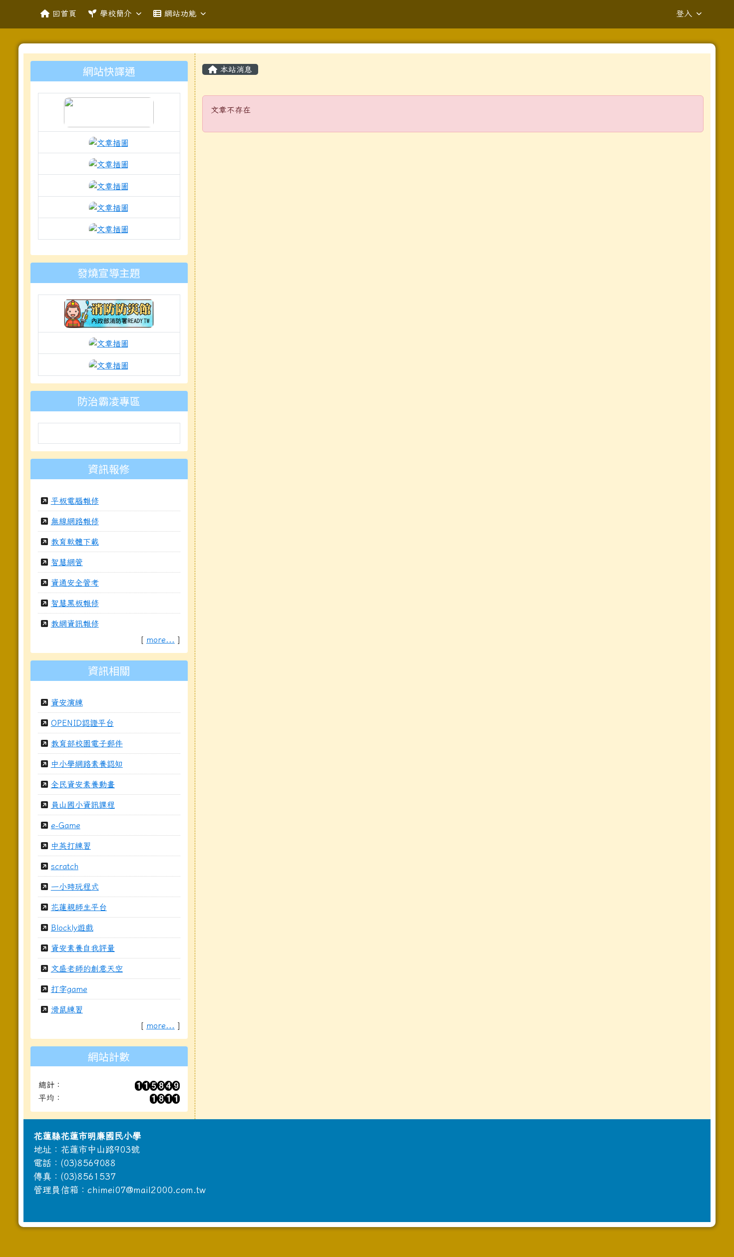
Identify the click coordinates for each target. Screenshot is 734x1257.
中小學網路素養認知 (87, 764)
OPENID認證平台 (82, 723)
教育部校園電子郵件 (87, 743)
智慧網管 (67, 562)
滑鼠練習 (67, 1009)
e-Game (65, 825)
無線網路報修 (75, 521)
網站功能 (180, 13)
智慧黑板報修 (75, 603)
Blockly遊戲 (72, 928)
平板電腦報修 (75, 501)
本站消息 (234, 69)
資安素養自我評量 (83, 948)
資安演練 (67, 702)
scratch (64, 866)
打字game (69, 989)
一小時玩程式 (75, 887)
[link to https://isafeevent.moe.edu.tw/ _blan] (109, 312)
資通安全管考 (75, 583)
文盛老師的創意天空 (87, 968)
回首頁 (64, 13)
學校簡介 (116, 13)
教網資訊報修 (75, 624)
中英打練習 (71, 846)
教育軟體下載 (75, 542)
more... (160, 639)
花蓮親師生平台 (79, 907)
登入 (684, 13)
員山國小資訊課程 (83, 805)
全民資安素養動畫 (83, 784)
